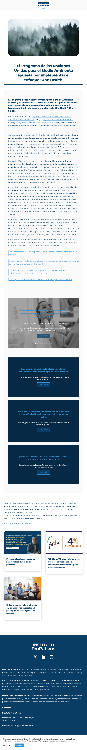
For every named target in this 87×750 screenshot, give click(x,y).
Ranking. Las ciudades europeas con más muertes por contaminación (40, 279)
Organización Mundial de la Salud (58, 119)
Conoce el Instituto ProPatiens (18, 523)
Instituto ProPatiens (11, 680)
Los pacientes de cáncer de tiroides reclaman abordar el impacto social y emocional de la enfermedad (43, 313)
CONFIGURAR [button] (8, 745)
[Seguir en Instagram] (51, 657)
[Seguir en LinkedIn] (43, 657)
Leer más (43, 336)
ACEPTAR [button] (19, 745)
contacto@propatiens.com (20, 725)
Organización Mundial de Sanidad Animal (36, 122)
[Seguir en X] (35, 657)
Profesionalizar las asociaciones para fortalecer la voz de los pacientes (20, 562)
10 (51, 343)
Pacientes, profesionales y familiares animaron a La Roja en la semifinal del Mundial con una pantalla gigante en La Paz (43, 414)
